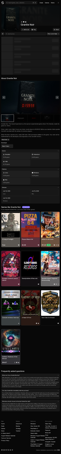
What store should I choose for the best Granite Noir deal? (16, 401)
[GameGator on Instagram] (2, 450)
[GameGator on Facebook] (4, 450)
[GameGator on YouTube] (6, 450)
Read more (4, 139)
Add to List (26, 29)
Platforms (4, 169)
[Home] (2, 2)
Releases (4, 187)
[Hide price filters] (2, 33)
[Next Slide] (57, 97)
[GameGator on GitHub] (12, 450)
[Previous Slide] (3, 97)
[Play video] (30, 97)
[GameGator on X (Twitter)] (8, 450)
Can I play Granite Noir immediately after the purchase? (15, 390)
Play (35, 29)
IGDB (55, 450)
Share (57, 29)
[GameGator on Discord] (10, 450)
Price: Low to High (52, 33)
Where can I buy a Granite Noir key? (11, 375)
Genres (4, 150)
